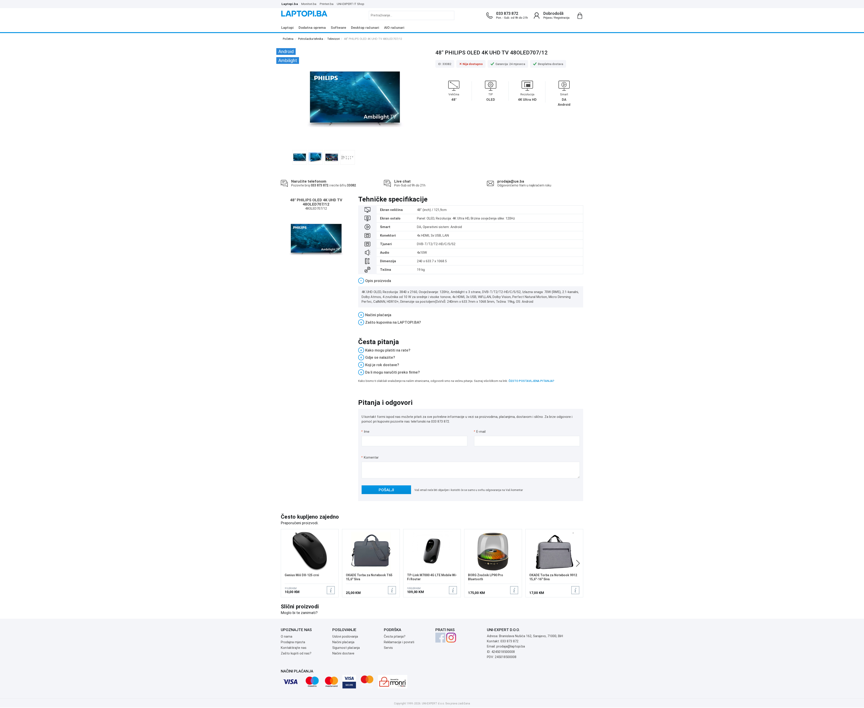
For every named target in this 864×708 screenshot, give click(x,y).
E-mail (480, 432)
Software (338, 28)
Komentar (370, 457)
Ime (365, 432)
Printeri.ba (326, 4)
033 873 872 (507, 13)
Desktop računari (365, 28)
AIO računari (394, 28)
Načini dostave (343, 653)
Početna (288, 38)
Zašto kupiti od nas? (296, 653)
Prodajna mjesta (293, 642)
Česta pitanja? (394, 636)
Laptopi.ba (289, 4)
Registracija (561, 17)
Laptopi (287, 28)
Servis (388, 648)
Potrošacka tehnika (310, 38)
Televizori (333, 38)
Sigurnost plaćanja (346, 648)
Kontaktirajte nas (293, 648)
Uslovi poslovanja (345, 636)
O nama (286, 636)
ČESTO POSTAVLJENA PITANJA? (531, 381)
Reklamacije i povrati (399, 642)
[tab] (470, 281)
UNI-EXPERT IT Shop (350, 4)
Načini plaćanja (343, 642)
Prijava (547, 17)
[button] (578, 563)
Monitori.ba (308, 4)
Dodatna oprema (312, 28)
